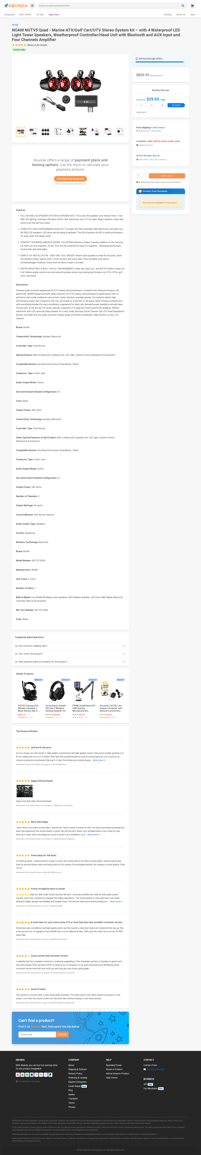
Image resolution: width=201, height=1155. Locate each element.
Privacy (71, 1107)
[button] (32, 5)
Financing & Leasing (77, 1077)
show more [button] (98, 760)
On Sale (40, 14)
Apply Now (54, 14)
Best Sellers (25, 14)
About (71, 1065)
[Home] (16, 5)
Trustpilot (73, 1098)
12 (151, 105)
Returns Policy (75, 1073)
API (145, 1084)
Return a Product (114, 1069)
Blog (70, 1090)
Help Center (112, 1077)
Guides (71, 1094)
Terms (71, 1103)
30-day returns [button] (149, 131)
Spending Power (114, 1065)
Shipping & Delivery (77, 1069)
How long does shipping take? (32, 646)
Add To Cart (167, 176)
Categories (9, 14)
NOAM (15, 25)
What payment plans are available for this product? (42, 661)
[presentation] (122, 694)
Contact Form (150, 1065)
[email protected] (155, 1069)
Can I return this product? (30, 654)
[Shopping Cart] (192, 5)
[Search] (183, 5)
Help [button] (192, 14)
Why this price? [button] (156, 76)
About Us (180, 14)
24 (162, 105)
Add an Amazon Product (117, 1073)
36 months (176, 105)
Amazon (36, 1026)
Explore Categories (77, 1082)
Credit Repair (74, 1086)
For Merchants (151, 1088)
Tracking (167, 14)
